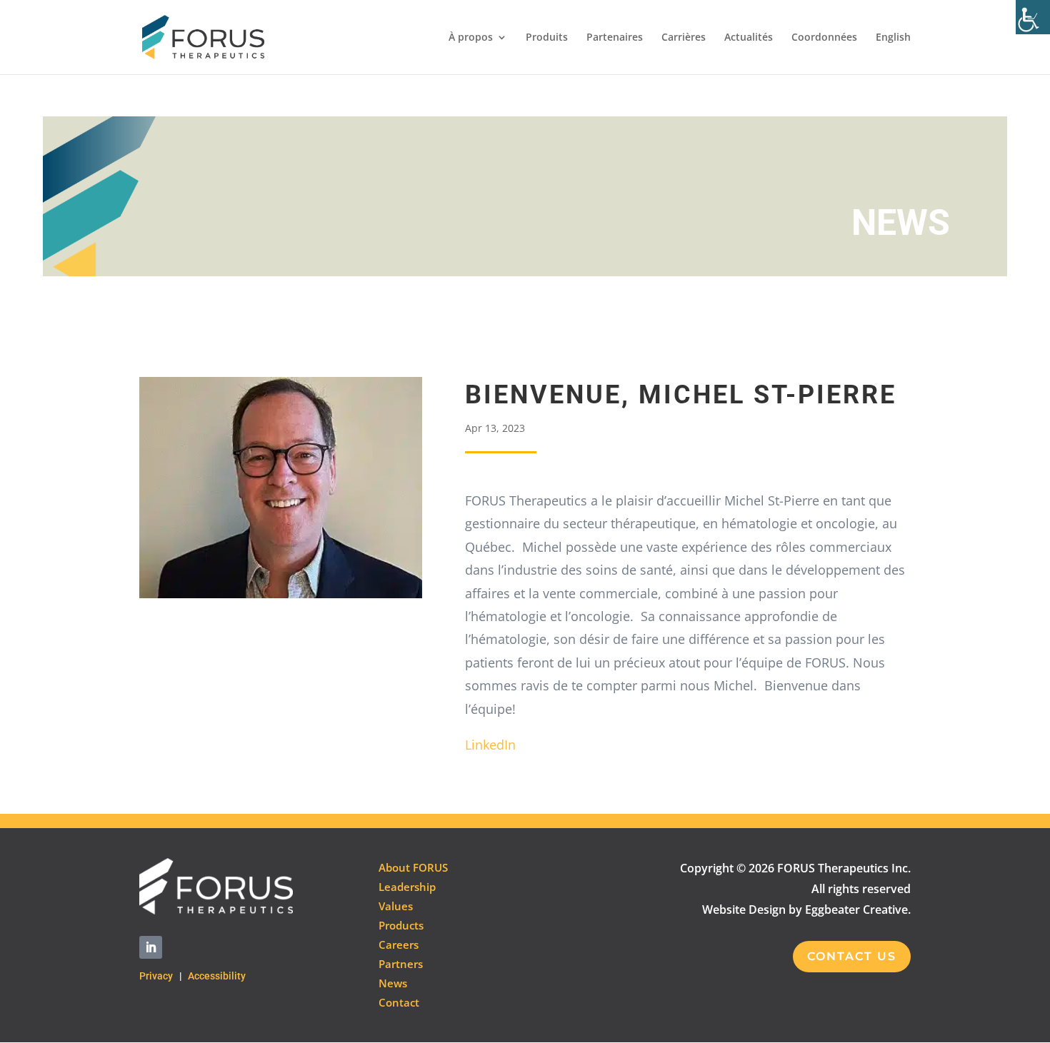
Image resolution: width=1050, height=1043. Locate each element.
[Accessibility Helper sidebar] (1033, 17)
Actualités (748, 38)
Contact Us (851, 956)
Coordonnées (824, 38)
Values (396, 906)
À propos (471, 38)
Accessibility (217, 976)
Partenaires (614, 38)
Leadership (407, 887)
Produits (547, 38)
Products (401, 925)
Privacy (156, 976)
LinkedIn (490, 744)
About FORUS (413, 867)
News (393, 983)
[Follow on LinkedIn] (150, 947)
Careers (399, 944)
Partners (401, 964)
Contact (399, 1002)
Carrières (683, 38)
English (893, 38)
